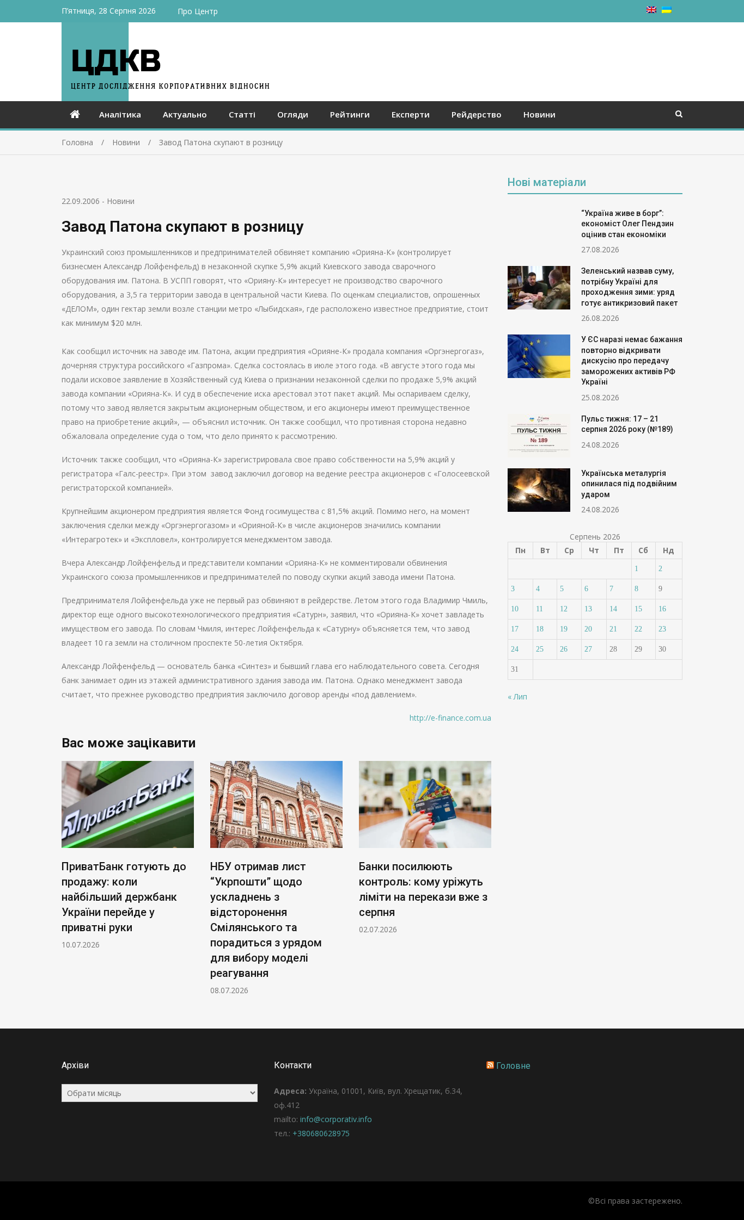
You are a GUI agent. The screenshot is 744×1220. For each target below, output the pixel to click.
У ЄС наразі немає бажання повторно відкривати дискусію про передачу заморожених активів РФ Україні (631, 360)
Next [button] (484, 883)
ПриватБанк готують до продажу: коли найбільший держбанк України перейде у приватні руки (124, 897)
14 (613, 609)
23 (662, 629)
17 (515, 629)
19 (564, 629)
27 (588, 649)
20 (588, 629)
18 (540, 629)
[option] (127, 855)
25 (540, 649)
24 (515, 649)
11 (539, 609)
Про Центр (198, 11)
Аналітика (120, 114)
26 (564, 649)
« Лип (517, 696)
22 (638, 629)
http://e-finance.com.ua (450, 718)
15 (638, 609)
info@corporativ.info (336, 1119)
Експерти (411, 114)
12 (564, 609)
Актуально (185, 114)
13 (588, 609)
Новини (539, 114)
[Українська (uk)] (667, 10)
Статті (242, 114)
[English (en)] (651, 10)
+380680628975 (321, 1133)
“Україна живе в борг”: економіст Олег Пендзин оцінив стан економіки (627, 224)
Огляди (292, 114)
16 (662, 609)
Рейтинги (350, 114)
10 (515, 609)
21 (613, 629)
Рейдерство (477, 114)
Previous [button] (68, 883)
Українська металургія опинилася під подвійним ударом (629, 484)
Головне (513, 1066)
